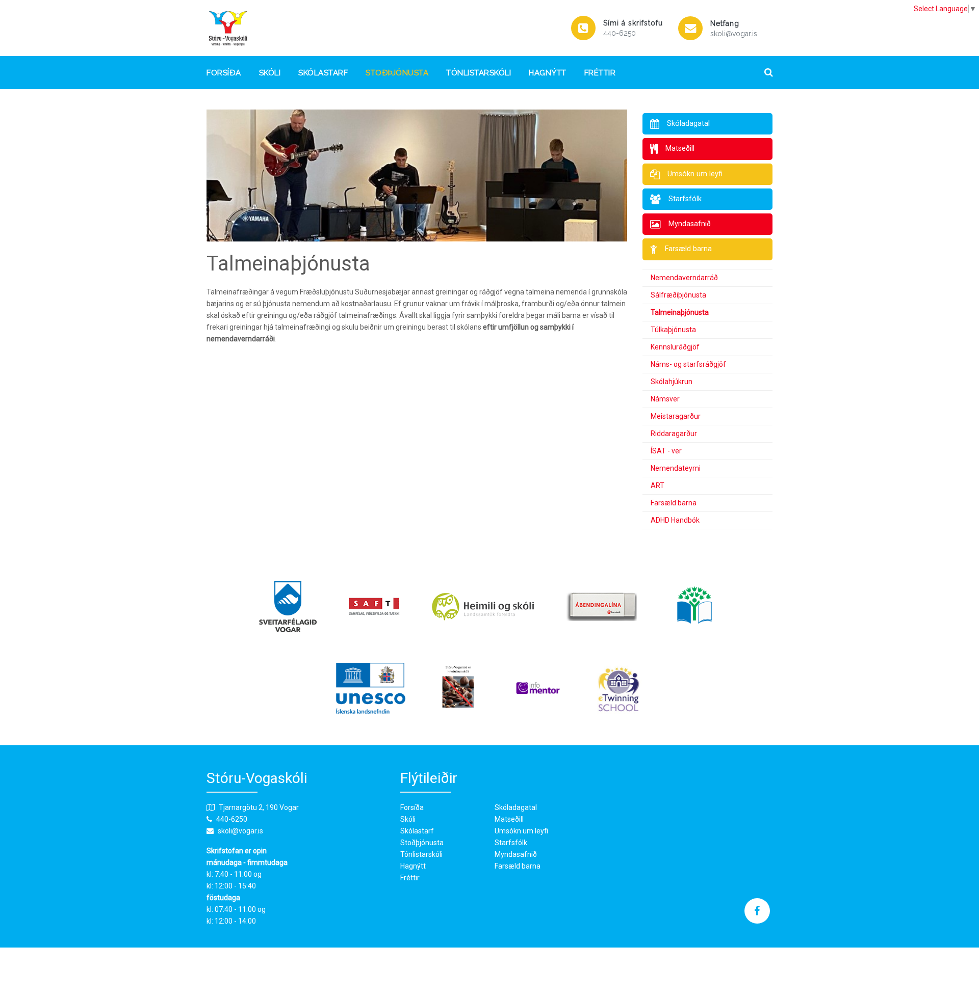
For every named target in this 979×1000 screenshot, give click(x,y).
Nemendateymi (676, 468)
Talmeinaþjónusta (680, 312)
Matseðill (509, 819)
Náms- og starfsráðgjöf (688, 364)
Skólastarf (323, 72)
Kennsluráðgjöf (675, 347)
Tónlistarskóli (478, 72)
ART (657, 485)
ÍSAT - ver (666, 451)
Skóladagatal (516, 807)
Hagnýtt (547, 72)
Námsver (665, 399)
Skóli (270, 72)
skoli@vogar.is (733, 34)
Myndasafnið (516, 854)
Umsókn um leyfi (521, 831)
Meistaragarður (676, 416)
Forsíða (224, 72)
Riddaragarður (674, 433)
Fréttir (600, 72)
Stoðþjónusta (397, 72)
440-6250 (619, 33)
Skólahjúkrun (671, 381)
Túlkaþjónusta (673, 330)
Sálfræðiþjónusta (678, 295)
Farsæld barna (674, 503)
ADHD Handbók (675, 520)
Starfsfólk (511, 843)
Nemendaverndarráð (684, 278)
